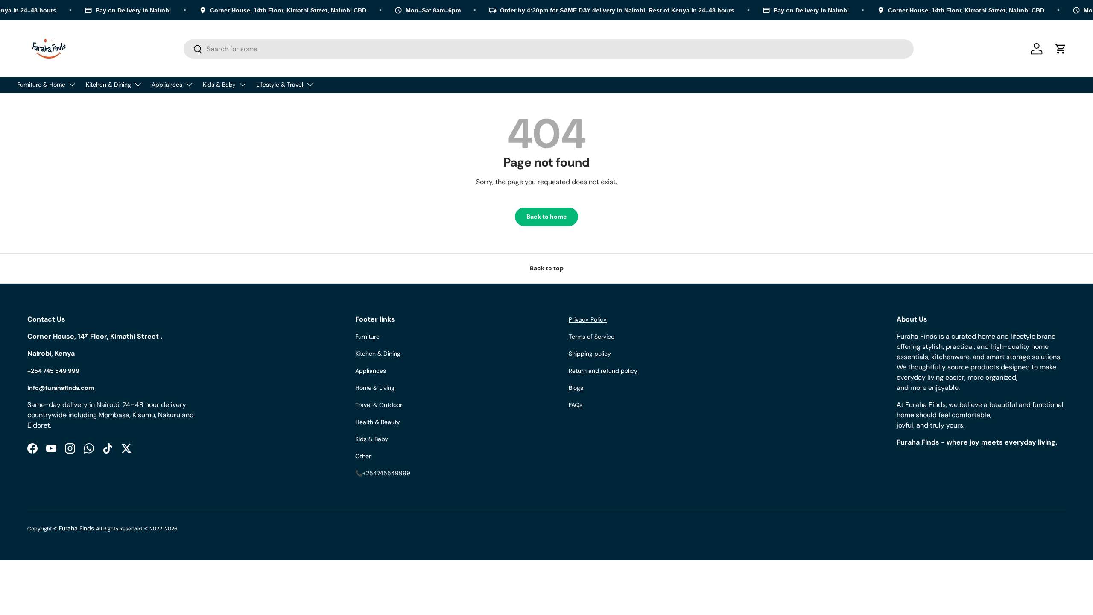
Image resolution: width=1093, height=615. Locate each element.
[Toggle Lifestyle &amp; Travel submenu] (310, 84)
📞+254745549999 (382, 473)
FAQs (575, 405)
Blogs (576, 388)
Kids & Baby (219, 84)
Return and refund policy (603, 371)
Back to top (547, 268)
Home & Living (375, 388)
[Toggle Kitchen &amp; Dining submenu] (138, 84)
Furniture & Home (41, 84)
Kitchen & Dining (108, 84)
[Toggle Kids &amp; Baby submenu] (242, 84)
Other (363, 456)
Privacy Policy (588, 319)
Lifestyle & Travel (279, 84)
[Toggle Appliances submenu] (189, 84)
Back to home (546, 216)
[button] (1060, 48)
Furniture (367, 336)
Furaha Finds (76, 528)
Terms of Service (591, 336)
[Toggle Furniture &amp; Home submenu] (72, 84)
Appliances (167, 84)
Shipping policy (590, 353)
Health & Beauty (377, 422)
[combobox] (549, 49)
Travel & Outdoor (378, 405)
